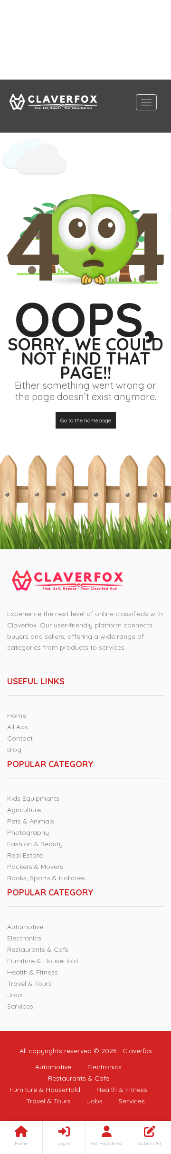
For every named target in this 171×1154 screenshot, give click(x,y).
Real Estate (25, 855)
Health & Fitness (32, 972)
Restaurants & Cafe (37, 949)
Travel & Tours (29, 983)
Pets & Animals (30, 821)
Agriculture (24, 809)
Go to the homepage (85, 420)
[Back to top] (140, 1095)
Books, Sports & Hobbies (46, 878)
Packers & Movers (35, 866)
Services (20, 1006)
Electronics (24, 938)
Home (16, 715)
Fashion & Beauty (35, 844)
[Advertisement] (85, 40)
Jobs (15, 995)
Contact (20, 738)
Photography (28, 832)
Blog (14, 749)
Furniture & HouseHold (42, 961)
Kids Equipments (33, 798)
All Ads (17, 727)
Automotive (25, 926)
